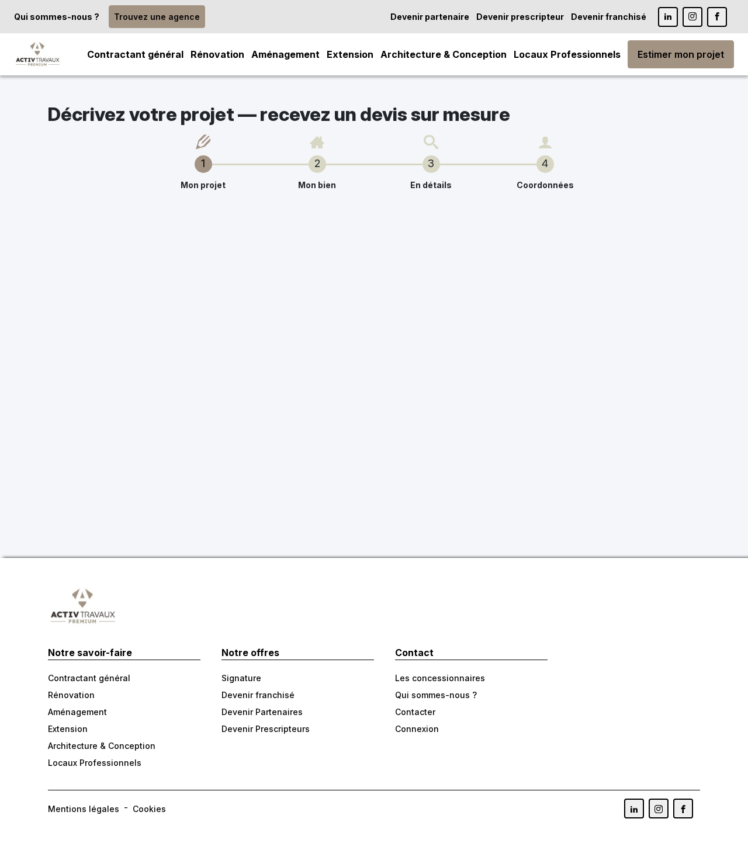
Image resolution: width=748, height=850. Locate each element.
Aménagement (285, 54)
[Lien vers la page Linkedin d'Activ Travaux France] (668, 17)
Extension (350, 54)
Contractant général (135, 54)
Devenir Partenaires (262, 712)
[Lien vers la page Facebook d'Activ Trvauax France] (683, 808)
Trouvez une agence (157, 17)
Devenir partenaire (429, 17)
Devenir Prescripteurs (265, 729)
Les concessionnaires (440, 678)
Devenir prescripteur (520, 17)
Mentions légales (83, 809)
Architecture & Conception (443, 54)
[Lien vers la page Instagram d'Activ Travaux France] (692, 17)
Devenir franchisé (608, 17)
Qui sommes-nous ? (56, 17)
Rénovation (217, 54)
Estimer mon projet (681, 54)
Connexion (417, 729)
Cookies (149, 809)
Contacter (415, 712)
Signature (241, 678)
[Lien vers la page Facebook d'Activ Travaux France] (717, 17)
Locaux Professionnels (567, 54)
